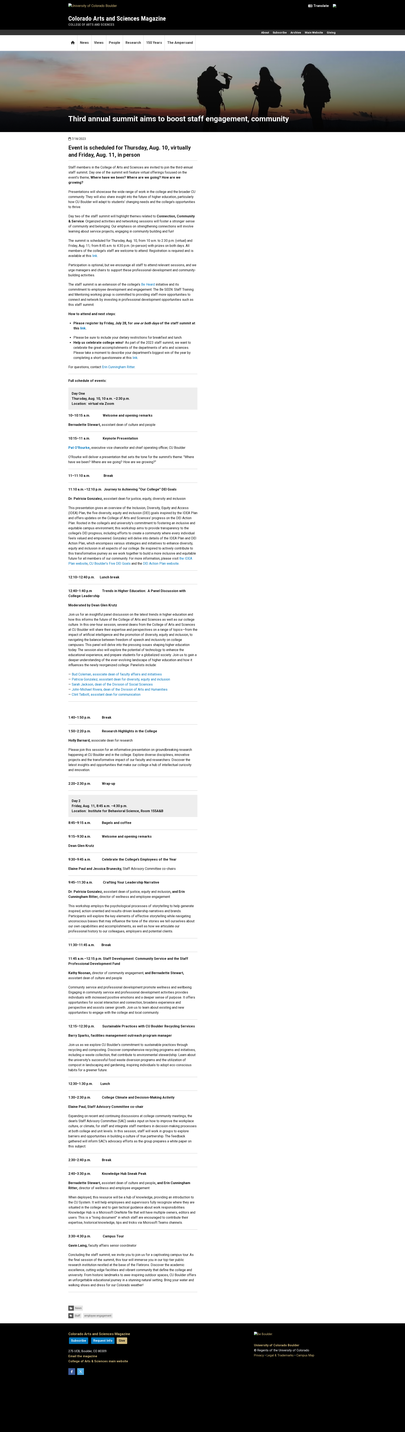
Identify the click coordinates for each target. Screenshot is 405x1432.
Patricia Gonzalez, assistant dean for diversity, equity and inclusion (121, 679)
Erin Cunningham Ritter (118, 367)
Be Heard (148, 284)
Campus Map (305, 1355)
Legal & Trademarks (280, 1355)
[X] (80, 1371)
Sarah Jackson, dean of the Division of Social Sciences (112, 684)
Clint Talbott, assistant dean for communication (106, 695)
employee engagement (97, 1315)
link (135, 358)
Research (133, 43)
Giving (331, 32)
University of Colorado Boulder (276, 1345)
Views (99, 43)
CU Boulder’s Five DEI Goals (110, 564)
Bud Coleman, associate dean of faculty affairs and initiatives (117, 674)
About (265, 32)
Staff (77, 1315)
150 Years (154, 43)
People (114, 43)
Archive (295, 32)
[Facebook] (71, 1371)
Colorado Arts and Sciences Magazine (117, 18)
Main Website (314, 32)
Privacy (259, 1355)
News (84, 43)
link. (95, 256)
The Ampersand (180, 43)
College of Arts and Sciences (91, 25)
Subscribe (280, 32)
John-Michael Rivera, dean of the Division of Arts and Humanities (119, 689)
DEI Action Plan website (161, 564)
